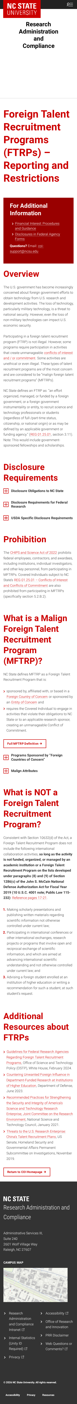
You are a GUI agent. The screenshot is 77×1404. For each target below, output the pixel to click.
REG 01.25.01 (40, 434)
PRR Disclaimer (57, 1335)
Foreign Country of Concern (27, 697)
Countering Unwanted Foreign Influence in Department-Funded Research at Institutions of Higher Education (39, 1080)
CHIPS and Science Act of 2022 (33, 553)
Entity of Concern (24, 702)
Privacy (31, 1395)
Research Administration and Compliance (38, 35)
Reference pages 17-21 (29, 898)
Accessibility (13, 1395)
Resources (48, 1395)
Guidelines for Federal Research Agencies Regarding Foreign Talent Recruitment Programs (37, 1057)
